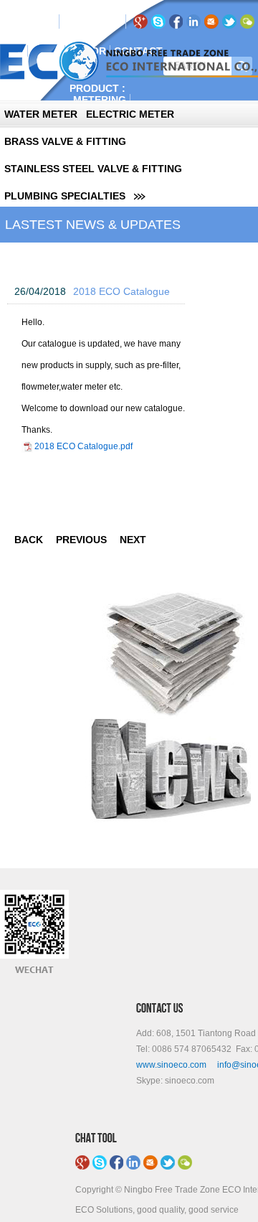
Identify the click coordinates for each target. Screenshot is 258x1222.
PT (108, 21)
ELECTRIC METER (130, 114)
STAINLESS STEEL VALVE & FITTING (93, 168)
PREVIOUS (81, 539)
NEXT (133, 539)
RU (91, 21)
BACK (28, 539)
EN (73, 21)
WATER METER (40, 114)
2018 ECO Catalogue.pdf (83, 446)
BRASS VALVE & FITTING (65, 141)
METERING (99, 99)
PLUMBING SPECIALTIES (64, 196)
